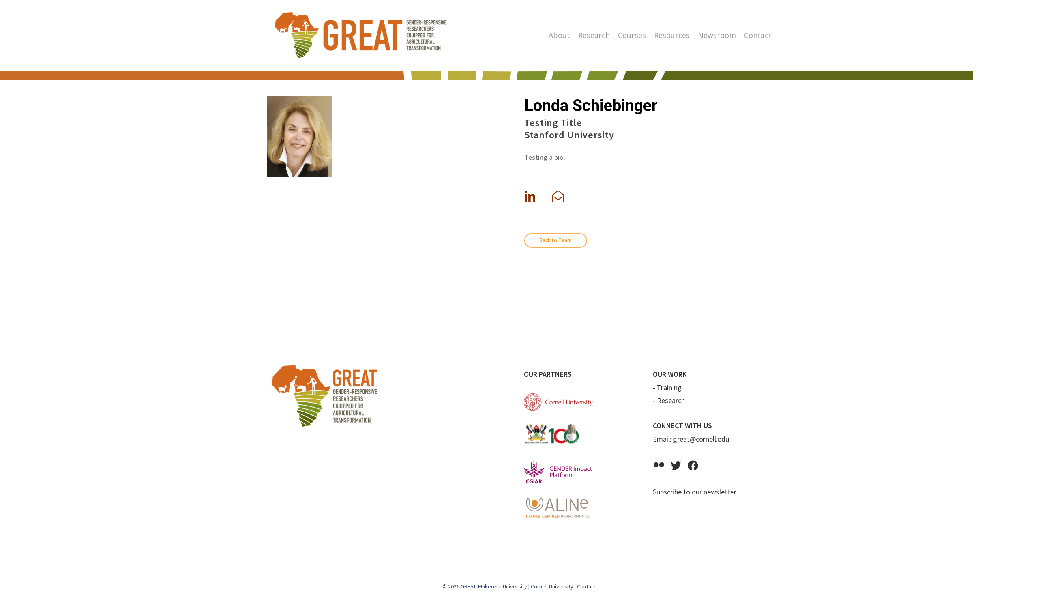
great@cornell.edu (701, 439)
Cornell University (552, 586)
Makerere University (502, 586)
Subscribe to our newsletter (694, 491)
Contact (586, 586)
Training (669, 387)
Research (671, 400)
